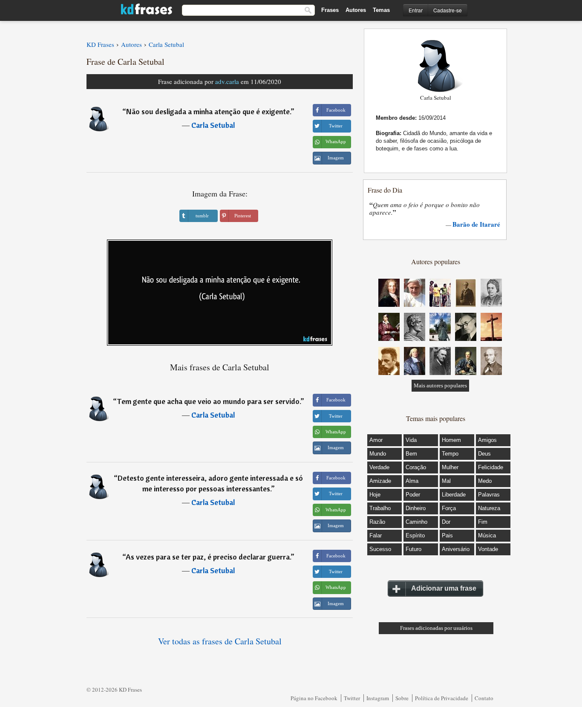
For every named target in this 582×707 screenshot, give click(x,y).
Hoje (374, 494)
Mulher (450, 467)
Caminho (416, 522)
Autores (356, 10)
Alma (412, 481)
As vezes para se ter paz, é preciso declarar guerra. (208, 557)
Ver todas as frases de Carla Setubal (220, 641)
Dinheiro (416, 508)
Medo (485, 481)
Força (449, 508)
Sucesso (380, 549)
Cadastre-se (447, 10)
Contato (484, 698)
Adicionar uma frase (443, 588)
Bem (411, 453)
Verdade (379, 467)
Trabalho (380, 508)
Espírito (415, 535)
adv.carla (227, 81)
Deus (484, 453)
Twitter (352, 698)
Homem (451, 440)
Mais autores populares (440, 385)
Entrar (416, 10)
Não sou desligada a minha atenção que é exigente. (208, 111)
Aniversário (456, 549)
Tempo (450, 453)
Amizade (380, 481)
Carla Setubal (213, 125)
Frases (330, 10)
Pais (447, 535)
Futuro (413, 549)
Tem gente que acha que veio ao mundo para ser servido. (208, 401)
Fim (482, 522)
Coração (416, 467)
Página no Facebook (314, 698)
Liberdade (454, 494)
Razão (377, 522)
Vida (411, 440)
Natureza (489, 508)
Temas (381, 10)
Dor (446, 522)
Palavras (489, 494)
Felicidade (490, 467)
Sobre (402, 698)
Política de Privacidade (441, 698)
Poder (413, 494)
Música (487, 535)
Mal (446, 481)
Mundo (377, 453)
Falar (375, 535)
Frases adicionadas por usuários (436, 628)
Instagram (377, 698)
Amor (376, 440)
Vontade (488, 549)
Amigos (487, 440)
